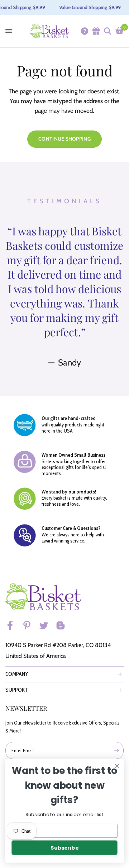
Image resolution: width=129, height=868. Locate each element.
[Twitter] (47, 625)
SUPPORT (16, 689)
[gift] (95, 31)
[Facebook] (13, 625)
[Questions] (84, 31)
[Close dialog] (117, 766)
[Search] (107, 31)
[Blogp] (64, 625)
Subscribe (64, 847)
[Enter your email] (116, 750)
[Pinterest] (30, 625)
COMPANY (16, 673)
